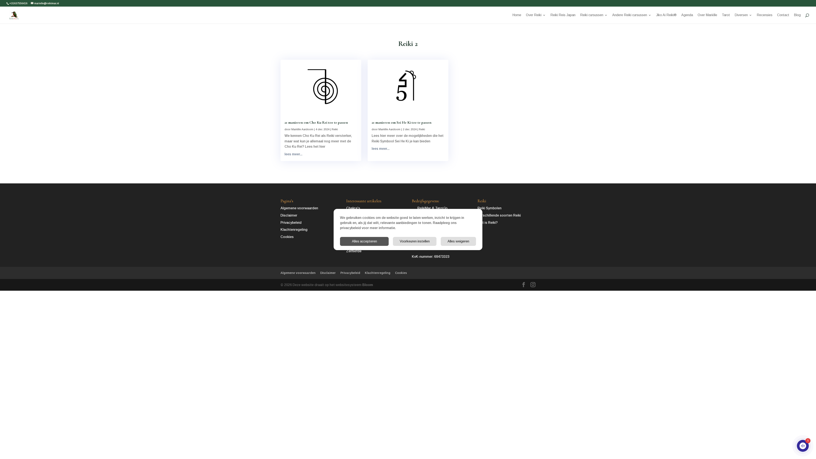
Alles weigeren (458, 241)
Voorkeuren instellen (415, 241)
